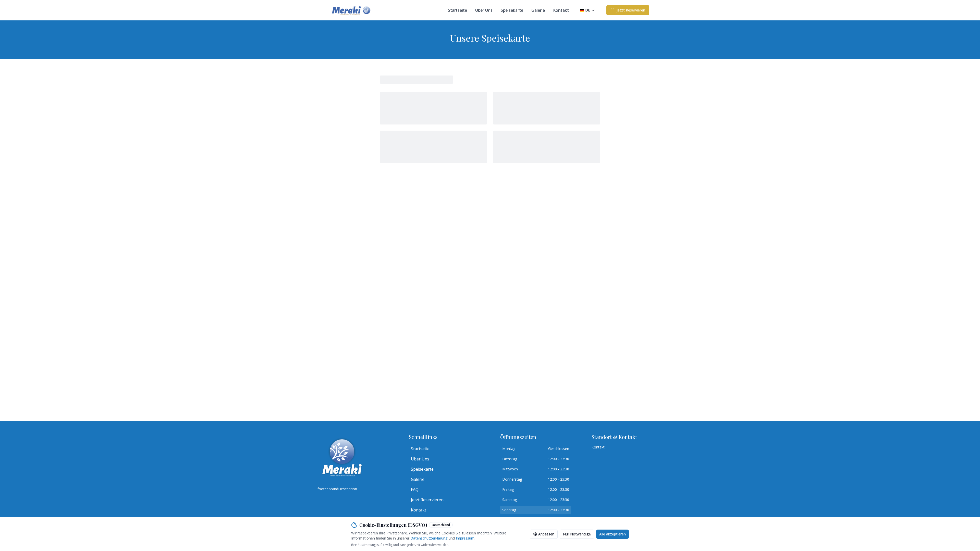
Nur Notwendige (577, 534)
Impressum (465, 538)
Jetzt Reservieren (427, 500)
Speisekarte (512, 10)
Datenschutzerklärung (429, 538)
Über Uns (484, 10)
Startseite (457, 10)
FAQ (415, 489)
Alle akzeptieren (612, 534)
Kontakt (561, 10)
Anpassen (546, 534)
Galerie (538, 10)
